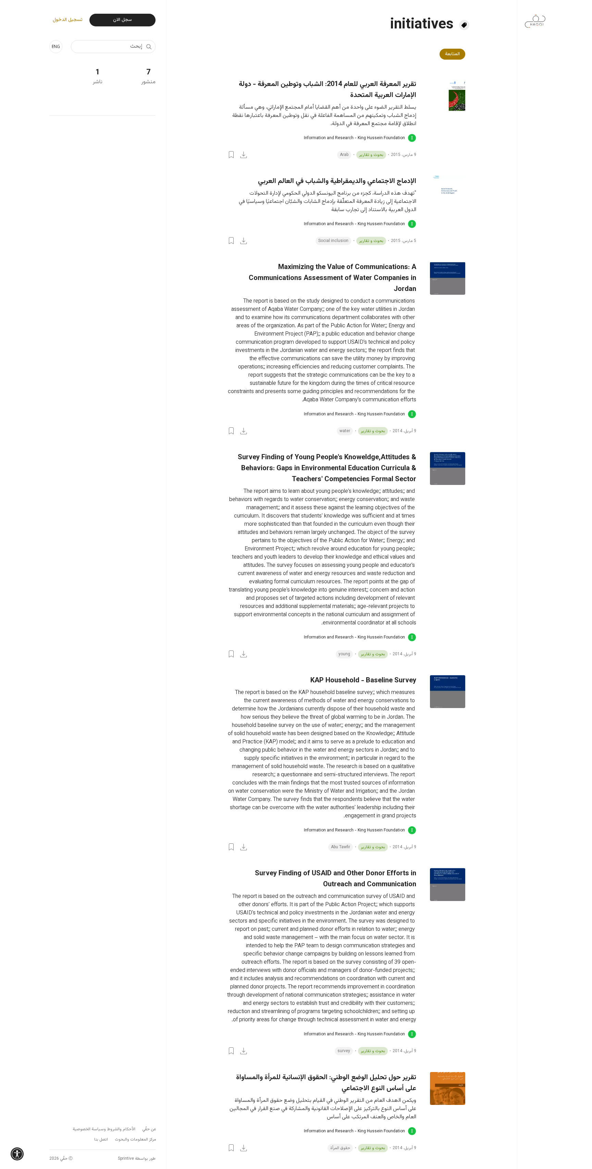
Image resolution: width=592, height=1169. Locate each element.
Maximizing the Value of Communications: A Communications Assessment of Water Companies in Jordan (332, 278)
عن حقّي (149, 1129)
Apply (149, 46)
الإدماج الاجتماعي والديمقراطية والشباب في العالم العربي (337, 181)
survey (343, 1051)
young (344, 654)
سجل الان (122, 20)
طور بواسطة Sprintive (137, 1159)
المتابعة (452, 54)
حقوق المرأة (340, 1148)
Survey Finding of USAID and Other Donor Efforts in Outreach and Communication (335, 879)
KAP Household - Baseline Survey (363, 680)
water (345, 431)
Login (231, 154)
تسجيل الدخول (68, 20)
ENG (56, 46)
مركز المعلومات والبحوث (135, 1139)
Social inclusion (333, 241)
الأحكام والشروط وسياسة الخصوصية (104, 1129)
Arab (344, 155)
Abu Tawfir (340, 847)
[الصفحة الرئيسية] (535, 17)
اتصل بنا (101, 1139)
